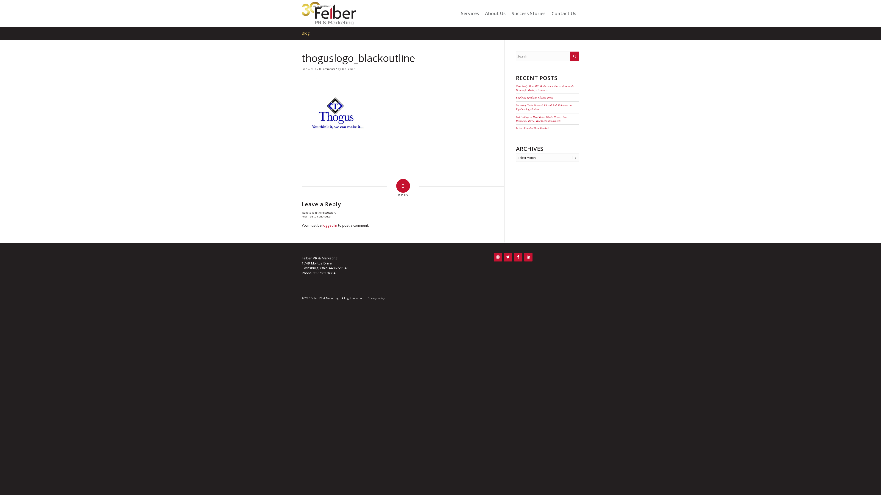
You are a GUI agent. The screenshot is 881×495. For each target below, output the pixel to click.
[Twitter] (508, 257)
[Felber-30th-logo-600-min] (329, 13)
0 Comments (327, 69)
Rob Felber (348, 69)
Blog (306, 33)
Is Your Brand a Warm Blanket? (532, 128)
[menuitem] (470, 13)
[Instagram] (498, 257)
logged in (330, 225)
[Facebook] (518, 257)
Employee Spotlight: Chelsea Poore (534, 97)
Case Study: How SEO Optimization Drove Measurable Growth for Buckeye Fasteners (545, 88)
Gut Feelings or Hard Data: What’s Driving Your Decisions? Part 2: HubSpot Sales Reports (541, 118)
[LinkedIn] (528, 257)
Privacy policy (376, 298)
